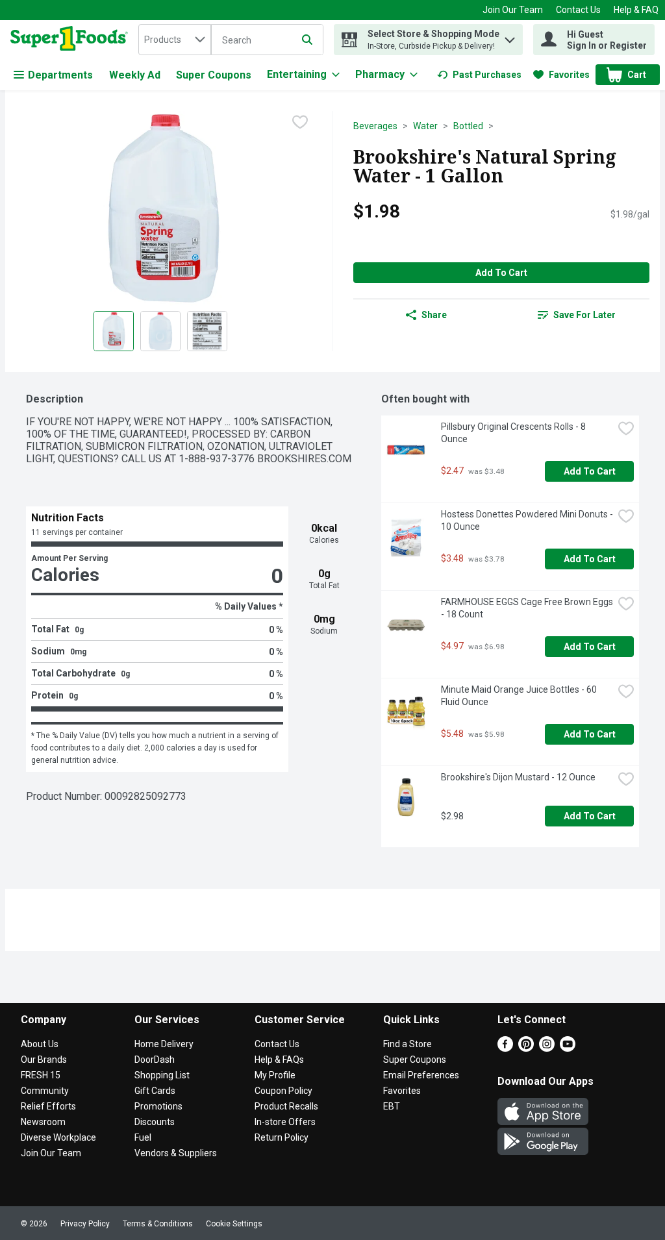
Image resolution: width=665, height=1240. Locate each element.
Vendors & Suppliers (175, 1153)
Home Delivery (164, 1044)
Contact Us (578, 10)
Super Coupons (213, 75)
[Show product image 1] (114, 331)
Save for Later (584, 315)
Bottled (468, 126)
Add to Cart (501, 272)
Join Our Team (513, 10)
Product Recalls (286, 1106)
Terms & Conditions (158, 1223)
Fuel (142, 1137)
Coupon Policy (283, 1090)
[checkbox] (300, 122)
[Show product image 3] (207, 331)
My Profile (275, 1075)
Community (45, 1090)
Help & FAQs (279, 1059)
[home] (71, 39)
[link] (479, 75)
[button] (510, 36)
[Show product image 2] (160, 331)
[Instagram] (547, 1048)
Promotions (158, 1106)
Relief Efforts (48, 1106)
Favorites (402, 1090)
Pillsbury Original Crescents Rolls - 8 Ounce (514, 432)
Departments (60, 75)
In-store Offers (285, 1122)
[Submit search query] (307, 39)
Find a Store (407, 1044)
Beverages (375, 126)
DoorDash (154, 1059)
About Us (39, 1044)
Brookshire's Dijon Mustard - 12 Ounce (518, 777)
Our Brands (44, 1059)
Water (425, 126)
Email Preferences (421, 1075)
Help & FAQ (636, 10)
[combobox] (174, 39)
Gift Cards (154, 1090)
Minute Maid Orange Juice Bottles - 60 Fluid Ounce (520, 695)
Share (434, 315)
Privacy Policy (85, 1223)
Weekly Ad (134, 75)
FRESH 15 (40, 1075)
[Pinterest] (526, 1048)
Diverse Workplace (58, 1137)
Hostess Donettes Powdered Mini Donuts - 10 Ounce (527, 520)
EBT (391, 1106)
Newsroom (43, 1122)
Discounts (154, 1122)
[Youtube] (567, 1048)
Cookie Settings (234, 1223)
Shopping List (162, 1075)
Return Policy (281, 1137)
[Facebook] (505, 1048)
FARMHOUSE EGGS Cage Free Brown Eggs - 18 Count (527, 608)
